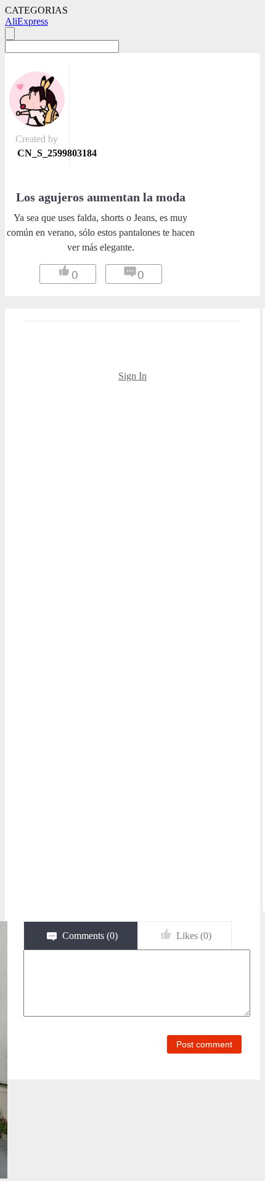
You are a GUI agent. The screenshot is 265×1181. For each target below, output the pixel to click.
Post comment (204, 1044)
